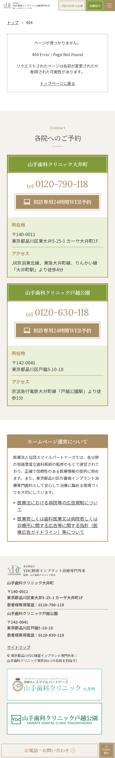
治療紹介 (94, 6)
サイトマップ (18, 647)
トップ (13, 22)
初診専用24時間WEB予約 (62, 201)
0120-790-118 (57, 184)
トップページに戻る (57, 83)
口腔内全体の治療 (72, 6)
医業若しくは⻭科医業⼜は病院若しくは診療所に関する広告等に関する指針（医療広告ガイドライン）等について (57, 525)
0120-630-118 (57, 312)
